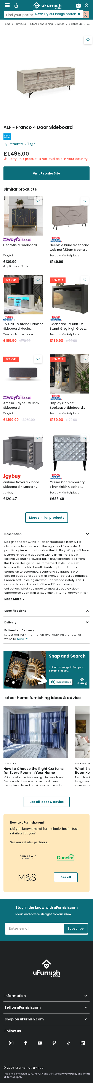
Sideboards (76, 24)
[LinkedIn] (83, 1043)
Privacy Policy (69, 1073)
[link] (23, 216)
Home (6, 24)
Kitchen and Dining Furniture (47, 24)
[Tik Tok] (69, 1043)
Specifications (15, 611)
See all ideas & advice (46, 802)
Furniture (20, 24)
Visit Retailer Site (46, 173)
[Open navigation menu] (7, 5)
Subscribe (76, 928)
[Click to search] (84, 14)
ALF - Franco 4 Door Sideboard (38, 127)
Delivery (10, 622)
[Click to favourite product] (88, 40)
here (20, 639)
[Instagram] (11, 1043)
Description (13, 534)
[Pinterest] (54, 1043)
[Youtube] (40, 1043)
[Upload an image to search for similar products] (78, 5)
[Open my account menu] (86, 5)
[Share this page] (16, 5)
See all (66, 877)
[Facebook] (25, 1043)
